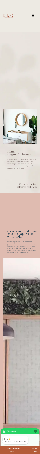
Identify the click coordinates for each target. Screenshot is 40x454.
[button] (35, 431)
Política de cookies (34, 450)
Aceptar (27, 450)
